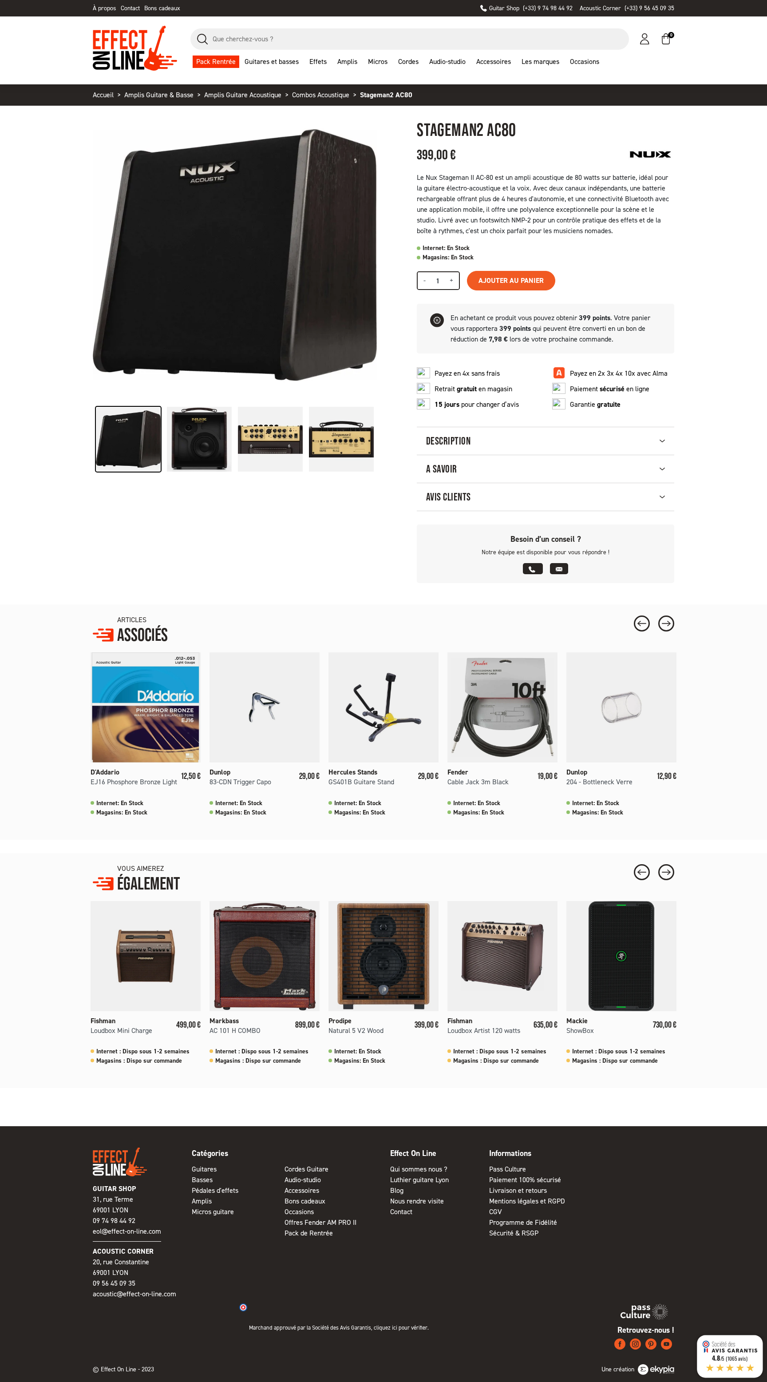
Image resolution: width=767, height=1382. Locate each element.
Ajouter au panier (511, 280)
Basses (202, 1179)
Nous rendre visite (417, 1201)
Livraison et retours (518, 1190)
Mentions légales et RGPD (527, 1201)
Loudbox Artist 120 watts (483, 1030)
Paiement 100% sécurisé (525, 1179)
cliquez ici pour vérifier (400, 1327)
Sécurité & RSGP (513, 1233)
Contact (130, 8)
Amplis (202, 1201)
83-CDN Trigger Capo (240, 781)
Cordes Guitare (306, 1169)
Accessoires (302, 1190)
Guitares (204, 1169)
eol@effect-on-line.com (127, 1231)
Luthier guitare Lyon (419, 1179)
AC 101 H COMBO (235, 1030)
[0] (666, 38)
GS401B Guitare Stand (361, 781)
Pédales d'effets (215, 1190)
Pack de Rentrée (309, 1233)
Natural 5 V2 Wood (356, 1030)
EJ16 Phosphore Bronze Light (134, 781)
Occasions (299, 1211)
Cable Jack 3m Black (478, 781)
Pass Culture (507, 1169)
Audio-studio (303, 1179)
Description (448, 441)
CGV (495, 1211)
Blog (396, 1190)
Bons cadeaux (162, 8)
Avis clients (448, 497)
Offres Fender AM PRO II (320, 1222)
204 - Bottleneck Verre (599, 781)
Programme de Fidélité (523, 1222)
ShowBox (580, 1030)
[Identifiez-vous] (644, 38)
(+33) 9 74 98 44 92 (531, 8)
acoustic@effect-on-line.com (134, 1294)
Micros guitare (213, 1211)
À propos (104, 8)
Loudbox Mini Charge (121, 1030)
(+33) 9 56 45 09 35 (627, 8)
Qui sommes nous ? (418, 1169)
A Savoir (441, 469)
